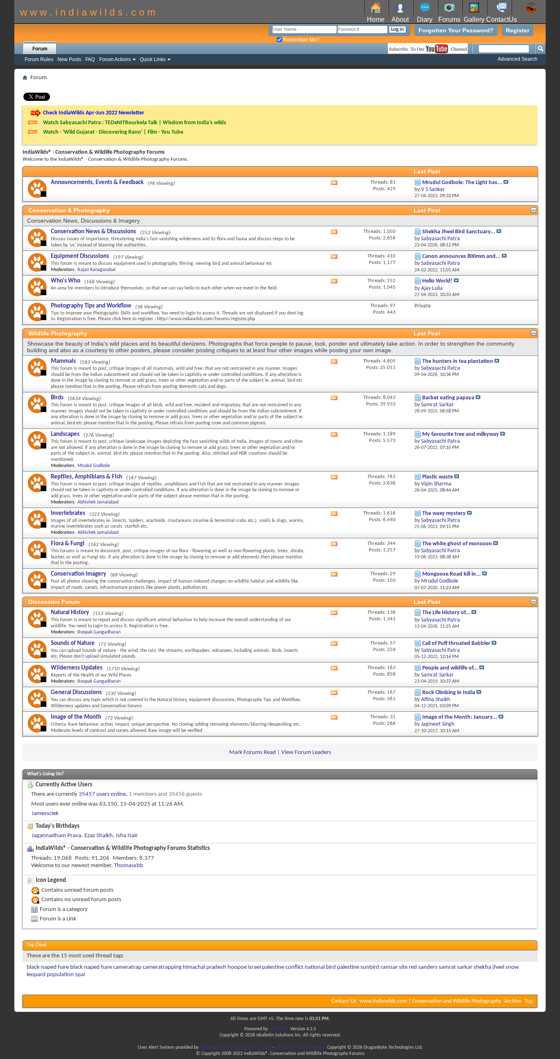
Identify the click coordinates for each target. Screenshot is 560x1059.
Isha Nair (127, 836)
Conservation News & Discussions (93, 232)
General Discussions (76, 693)
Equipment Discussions (80, 256)
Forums (449, 19)
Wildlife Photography (57, 333)
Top (529, 1001)
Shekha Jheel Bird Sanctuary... (458, 232)
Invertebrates (68, 513)
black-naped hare (48, 967)
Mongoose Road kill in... (451, 574)
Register (517, 30)
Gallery (474, 19)
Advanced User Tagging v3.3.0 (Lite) (235, 1047)
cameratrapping (162, 967)
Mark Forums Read (252, 752)
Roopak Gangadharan (99, 632)
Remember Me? (300, 40)
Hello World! (437, 281)
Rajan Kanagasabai (96, 269)
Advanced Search (517, 59)
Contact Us (343, 1001)
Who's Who (65, 281)
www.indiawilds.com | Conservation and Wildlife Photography (430, 1001)
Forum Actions (115, 59)
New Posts (69, 59)
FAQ (90, 59)
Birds (57, 398)
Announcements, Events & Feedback (97, 183)
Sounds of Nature (73, 643)
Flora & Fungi (67, 544)
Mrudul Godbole (93, 465)
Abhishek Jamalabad (97, 502)
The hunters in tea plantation (457, 361)
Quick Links (153, 59)
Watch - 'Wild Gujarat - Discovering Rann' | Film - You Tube (113, 132)
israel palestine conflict (275, 967)
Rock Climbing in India (448, 693)
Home (376, 19)
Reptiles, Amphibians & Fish (86, 477)
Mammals (63, 361)
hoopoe (237, 967)
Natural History (70, 613)
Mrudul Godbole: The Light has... (462, 183)
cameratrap (127, 967)
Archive (512, 1001)
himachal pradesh (204, 967)
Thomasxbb (128, 866)
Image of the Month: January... (459, 717)
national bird (320, 967)
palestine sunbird (358, 967)
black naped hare (91, 967)
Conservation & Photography (69, 210)
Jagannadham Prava (56, 836)
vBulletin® (279, 1029)
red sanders (423, 967)
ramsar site (393, 967)
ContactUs (501, 19)
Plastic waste (437, 477)
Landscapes (65, 434)
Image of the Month (76, 717)
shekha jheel (488, 967)
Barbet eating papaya (448, 398)
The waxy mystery (444, 513)
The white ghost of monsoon (457, 544)
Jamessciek (45, 814)
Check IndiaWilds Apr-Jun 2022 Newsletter (93, 113)
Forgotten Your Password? (456, 30)
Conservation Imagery (78, 574)
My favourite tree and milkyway (460, 434)
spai (80, 975)
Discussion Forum (54, 602)
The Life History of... (446, 613)
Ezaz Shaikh (98, 836)
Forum (40, 49)
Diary (425, 19)
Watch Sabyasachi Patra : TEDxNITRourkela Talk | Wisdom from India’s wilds (134, 123)
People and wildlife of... (450, 668)
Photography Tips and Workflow (91, 306)
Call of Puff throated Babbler (456, 643)
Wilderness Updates (76, 668)
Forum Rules (39, 59)
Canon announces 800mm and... (461, 256)
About (400, 19)
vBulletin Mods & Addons (300, 1047)
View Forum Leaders (306, 752)
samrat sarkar (455, 967)
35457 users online (102, 794)
